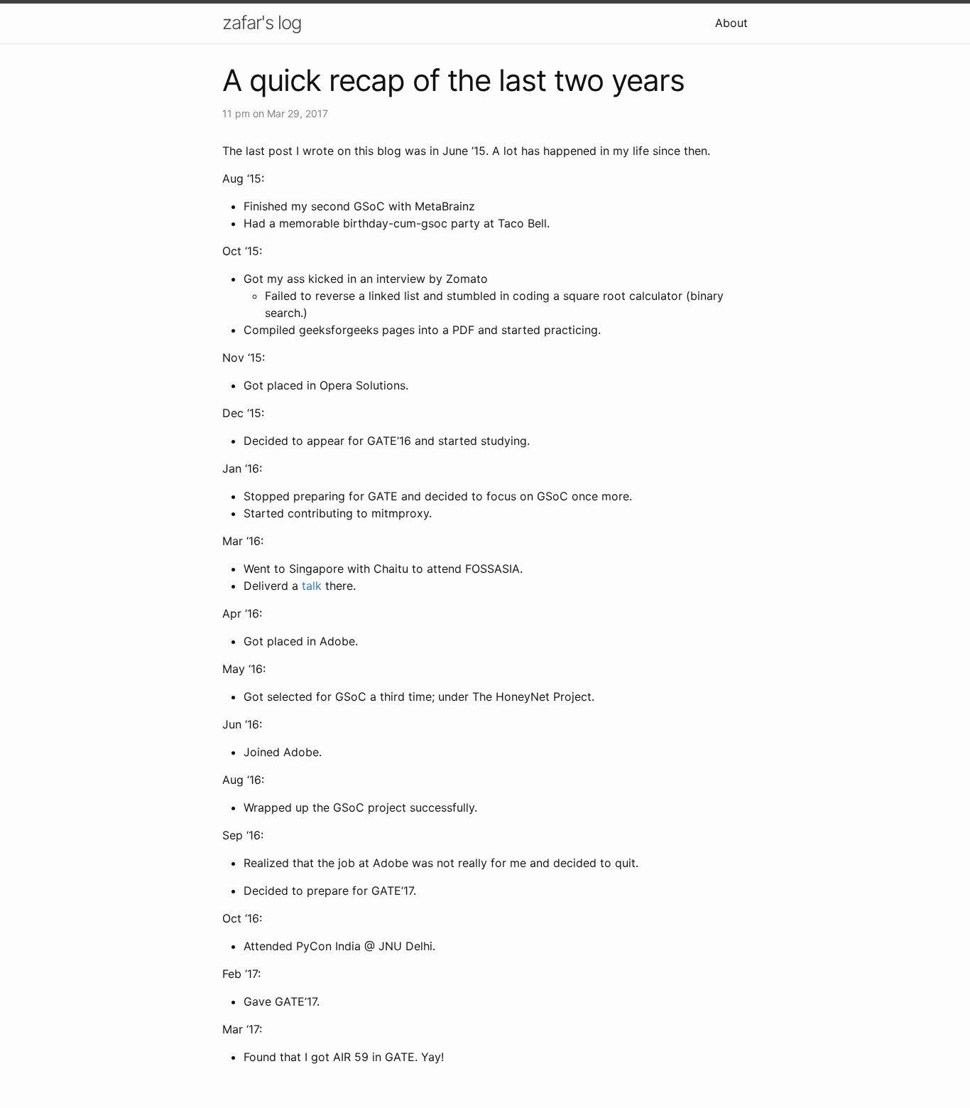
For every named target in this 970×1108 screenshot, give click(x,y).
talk (312, 586)
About (731, 23)
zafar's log (262, 22)
